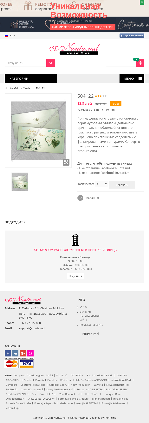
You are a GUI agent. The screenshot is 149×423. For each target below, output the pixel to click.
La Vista (98, 384)
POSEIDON (77, 375)
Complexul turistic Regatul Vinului (33, 375)
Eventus (52, 380)
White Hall (66, 380)
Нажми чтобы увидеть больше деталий (82, 27)
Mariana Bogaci (101, 398)
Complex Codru (58, 384)
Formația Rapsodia (45, 403)
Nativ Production (80, 384)
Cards (26, 88)
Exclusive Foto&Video (33, 384)
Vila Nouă (61, 375)
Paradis (39, 380)
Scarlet (28, 380)
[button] (11, 35)
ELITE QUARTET (92, 394)
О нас (83, 306)
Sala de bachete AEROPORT (91, 380)
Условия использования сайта (90, 315)
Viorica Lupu (13, 408)
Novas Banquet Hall (117, 384)
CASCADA (122, 375)
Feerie (109, 375)
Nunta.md (11, 88)
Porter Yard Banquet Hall (65, 394)
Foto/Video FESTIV (116, 389)
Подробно (75, 276)
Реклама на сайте (91, 324)
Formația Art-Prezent (113, 403)
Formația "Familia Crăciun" (73, 398)
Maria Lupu (66, 403)
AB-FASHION (13, 380)
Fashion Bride (95, 375)
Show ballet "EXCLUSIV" (41, 398)
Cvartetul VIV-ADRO (17, 394)
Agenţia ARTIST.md (87, 403)
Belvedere (11, 384)
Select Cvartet (40, 394)
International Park (121, 380)
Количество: (85, 184)
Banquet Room (113, 394)
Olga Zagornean (15, 398)
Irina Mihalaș (120, 398)
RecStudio (11, 389)
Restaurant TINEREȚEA (90, 389)
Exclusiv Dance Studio (18, 403)
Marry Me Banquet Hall (59, 389)
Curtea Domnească (32, 389)
